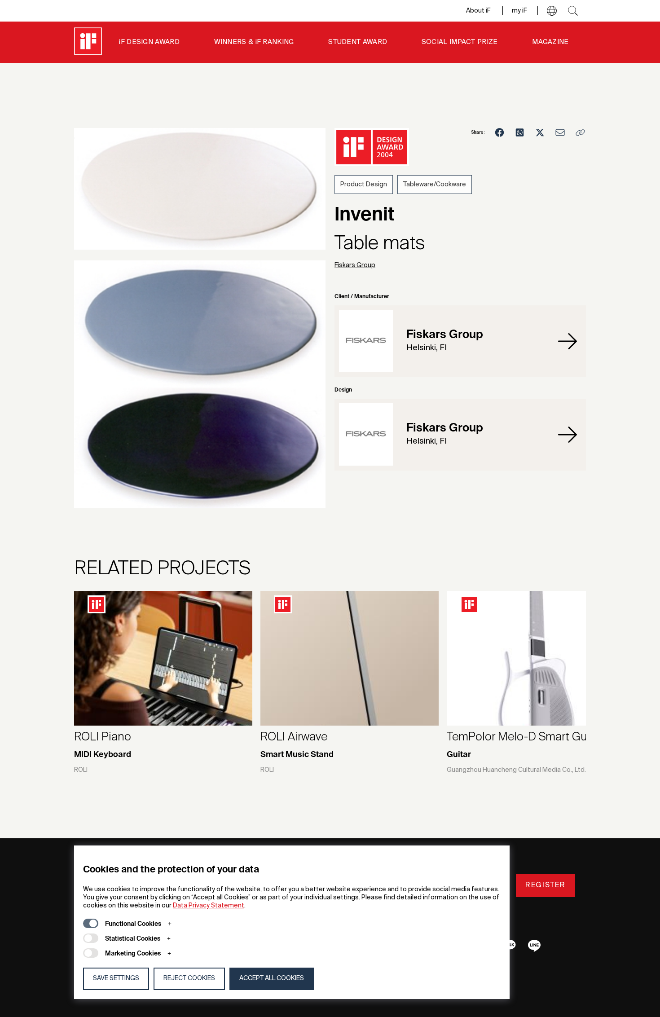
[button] (551, 11)
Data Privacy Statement (208, 906)
